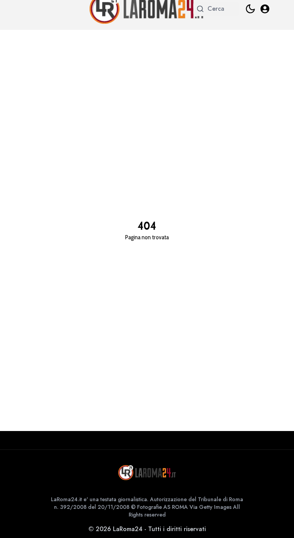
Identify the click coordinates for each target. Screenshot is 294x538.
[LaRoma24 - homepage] (147, 472)
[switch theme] (250, 8)
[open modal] (265, 8)
